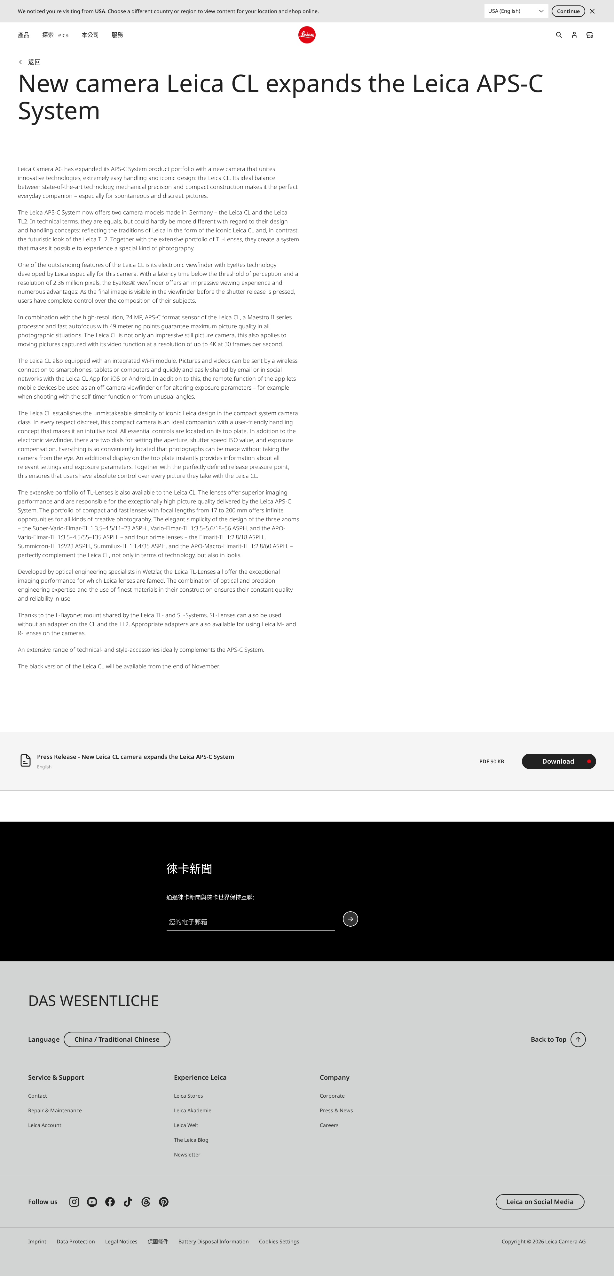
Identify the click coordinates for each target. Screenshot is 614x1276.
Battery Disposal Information (213, 1241)
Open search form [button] (559, 35)
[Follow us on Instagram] (74, 1201)
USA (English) (504, 10)
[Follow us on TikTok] (128, 1201)
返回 (34, 62)
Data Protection (76, 1241)
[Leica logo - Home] (307, 34)
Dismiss (592, 11)
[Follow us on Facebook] (110, 1201)
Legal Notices (121, 1241)
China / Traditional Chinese (117, 1039)
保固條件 (158, 1241)
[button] (578, 1039)
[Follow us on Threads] (145, 1201)
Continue (568, 11)
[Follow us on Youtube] (92, 1201)
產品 (23, 35)
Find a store (589, 35)
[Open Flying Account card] (574, 35)
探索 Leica (55, 35)
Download (558, 761)
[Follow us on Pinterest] (163, 1201)
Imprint (37, 1241)
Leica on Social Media (540, 1201)
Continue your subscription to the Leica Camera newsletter (350, 919)
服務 (117, 35)
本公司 (90, 35)
